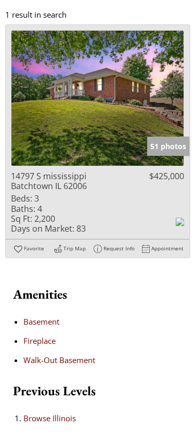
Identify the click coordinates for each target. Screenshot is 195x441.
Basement (41, 321)
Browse (49, 418)
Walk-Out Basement (59, 360)
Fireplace (39, 341)
